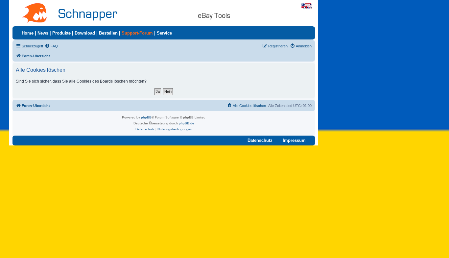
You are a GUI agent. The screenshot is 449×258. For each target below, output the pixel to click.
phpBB (146, 117)
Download (85, 33)
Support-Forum (137, 33)
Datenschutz (260, 140)
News (42, 33)
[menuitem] (51, 46)
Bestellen (108, 33)
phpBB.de (186, 123)
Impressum (294, 140)
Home (28, 33)
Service (164, 33)
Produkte (61, 33)
